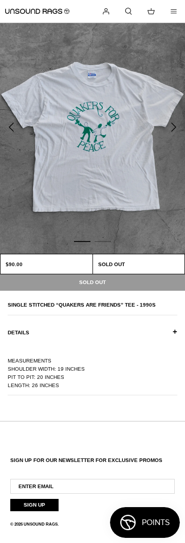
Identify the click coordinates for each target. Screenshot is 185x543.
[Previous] (11, 127)
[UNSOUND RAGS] (37, 11)
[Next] (173, 127)
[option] (92, 138)
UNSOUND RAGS (41, 524)
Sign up (34, 505)
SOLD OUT (111, 264)
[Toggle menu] (173, 11)
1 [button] (82, 241)
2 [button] (102, 241)
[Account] (106, 11)
